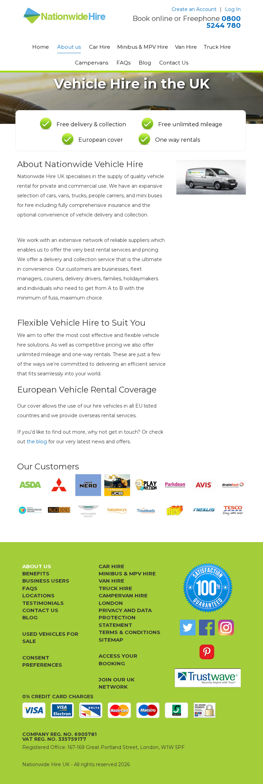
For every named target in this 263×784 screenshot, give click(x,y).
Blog (145, 62)
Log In (233, 9)
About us (69, 47)
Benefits (35, 573)
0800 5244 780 (223, 22)
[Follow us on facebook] (207, 627)
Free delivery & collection (91, 124)
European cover (100, 140)
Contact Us (173, 62)
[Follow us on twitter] (188, 627)
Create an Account (194, 9)
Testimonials (43, 603)
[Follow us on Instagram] (226, 627)
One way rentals (177, 140)
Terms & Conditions (129, 632)
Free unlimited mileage (190, 124)
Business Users (45, 580)
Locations (38, 595)
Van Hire (186, 47)
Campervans (91, 62)
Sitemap (111, 639)
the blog (37, 441)
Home (40, 47)
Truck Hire (217, 47)
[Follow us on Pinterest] (207, 652)
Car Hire (99, 47)
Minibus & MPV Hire (142, 47)
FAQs (123, 62)
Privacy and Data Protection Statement (125, 617)
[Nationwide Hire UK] (64, 15)
